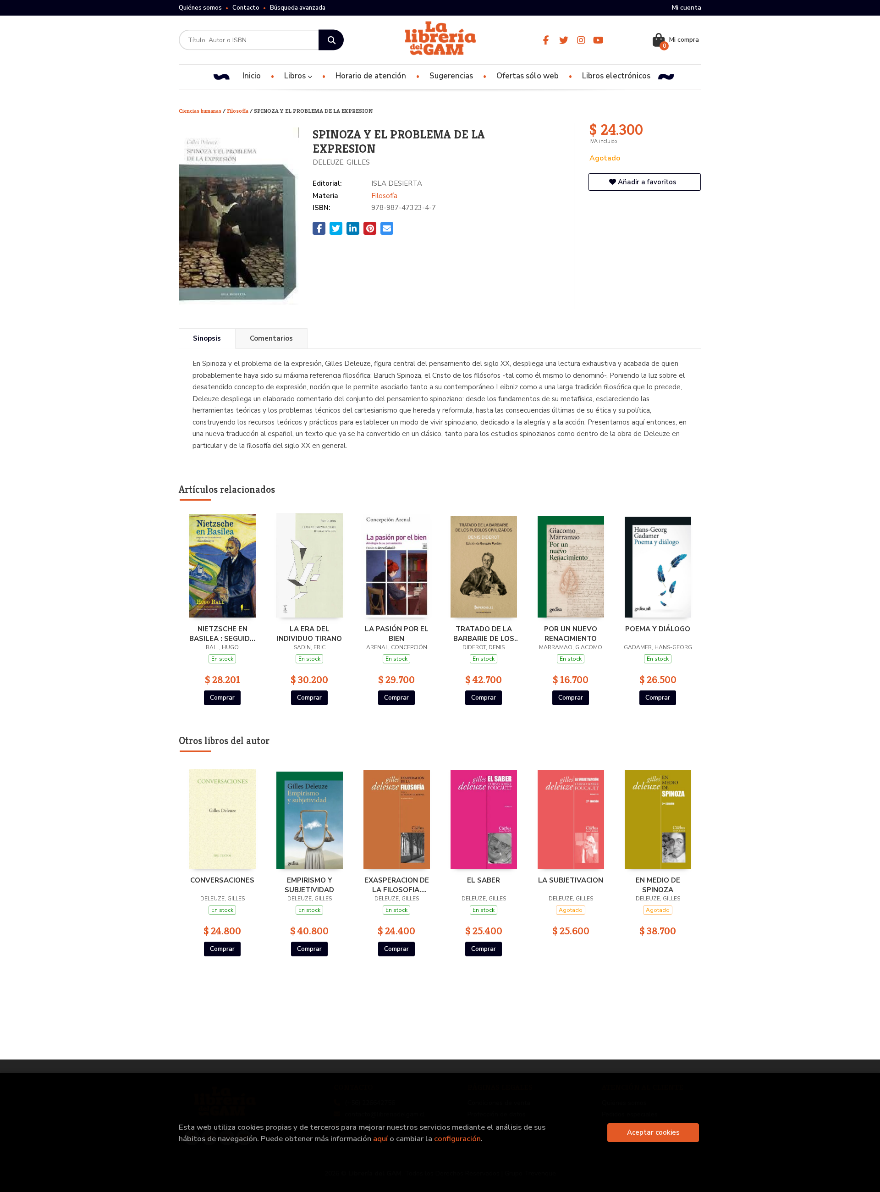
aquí (380, 1138)
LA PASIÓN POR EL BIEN (397, 633)
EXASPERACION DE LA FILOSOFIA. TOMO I (396, 885)
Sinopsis (207, 338)
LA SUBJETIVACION (570, 880)
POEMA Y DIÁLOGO (657, 629)
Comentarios (271, 338)
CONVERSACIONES (222, 880)
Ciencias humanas (201, 111)
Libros (296, 76)
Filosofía (238, 111)
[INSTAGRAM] (580, 40)
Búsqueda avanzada (297, 8)
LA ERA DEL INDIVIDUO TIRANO (309, 633)
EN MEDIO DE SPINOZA (658, 885)
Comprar (222, 697)
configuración (457, 1138)
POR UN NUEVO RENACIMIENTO (570, 633)
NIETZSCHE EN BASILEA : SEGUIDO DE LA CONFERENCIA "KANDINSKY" (222, 633)
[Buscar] (331, 40)
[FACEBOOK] (546, 40)
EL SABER (483, 880)
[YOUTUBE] (598, 40)
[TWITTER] (563, 40)
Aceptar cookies (653, 1132)
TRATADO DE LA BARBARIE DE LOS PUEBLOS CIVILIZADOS (483, 633)
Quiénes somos (200, 8)
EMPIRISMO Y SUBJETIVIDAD (309, 885)
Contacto (245, 8)
